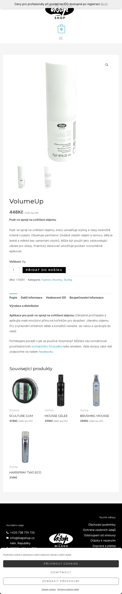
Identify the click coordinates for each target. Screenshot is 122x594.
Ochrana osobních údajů (68, 589)
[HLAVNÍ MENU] (61, 38)
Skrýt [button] (104, 4)
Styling (68, 279)
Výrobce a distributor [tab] (24, 305)
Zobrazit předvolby (61, 581)
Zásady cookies (49, 589)
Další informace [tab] (31, 297)
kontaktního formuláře (47, 346)
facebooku (46, 351)
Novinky (57, 279)
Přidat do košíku (44, 270)
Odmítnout (61, 572)
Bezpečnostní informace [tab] (87, 297)
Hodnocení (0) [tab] (56, 297)
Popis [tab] (13, 297)
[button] (107, 65)
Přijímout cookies (61, 563)
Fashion (46, 279)
